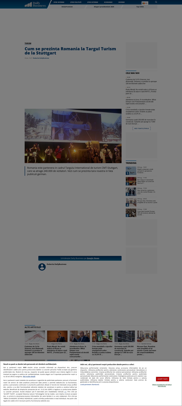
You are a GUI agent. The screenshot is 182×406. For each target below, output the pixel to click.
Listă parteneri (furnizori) (89, 384)
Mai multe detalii (29, 376)
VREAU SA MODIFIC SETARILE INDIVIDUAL (162, 385)
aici (65, 392)
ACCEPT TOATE (163, 379)
